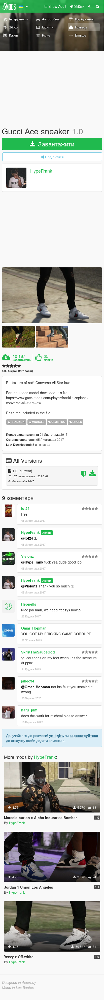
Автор (46, 533)
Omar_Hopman (34, 628)
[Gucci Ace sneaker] (52, 295)
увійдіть (56, 735)
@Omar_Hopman (35, 686)
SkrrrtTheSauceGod (38, 651)
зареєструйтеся (84, 735)
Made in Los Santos (18, 987)
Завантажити (55, 143)
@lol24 (27, 538)
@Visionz (29, 585)
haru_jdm (29, 709)
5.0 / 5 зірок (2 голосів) (17, 370)
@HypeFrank (32, 562)
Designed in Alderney (19, 982)
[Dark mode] (89, 6)
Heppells (28, 604)
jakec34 (27, 680)
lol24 (25, 508)
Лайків (48, 359)
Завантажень (22, 359)
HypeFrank (41, 171)
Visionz (27, 556)
